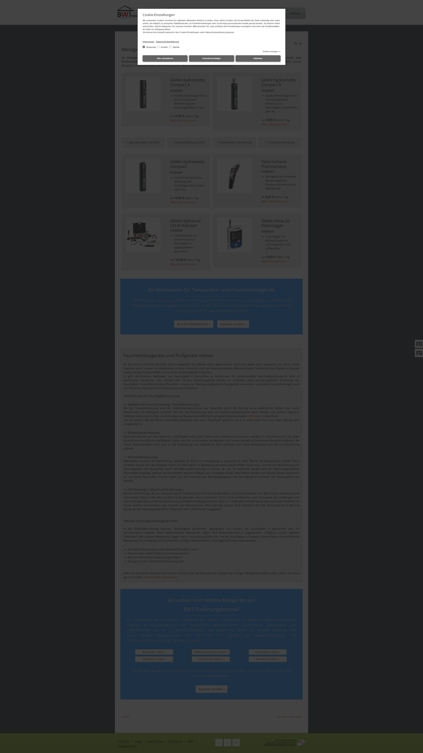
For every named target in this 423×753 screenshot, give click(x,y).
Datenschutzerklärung (167, 41)
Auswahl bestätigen (211, 58)
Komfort (164, 47)
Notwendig (151, 47)
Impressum (148, 41)
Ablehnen (257, 58)
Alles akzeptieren (165, 58)
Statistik (175, 47)
